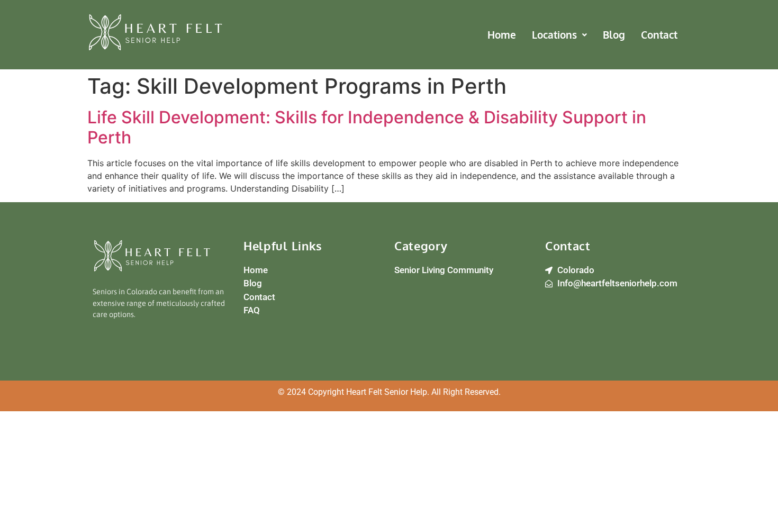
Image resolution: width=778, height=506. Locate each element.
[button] (559, 35)
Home (501, 34)
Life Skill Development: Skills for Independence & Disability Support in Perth (366, 127)
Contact (659, 34)
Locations (554, 34)
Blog (614, 34)
